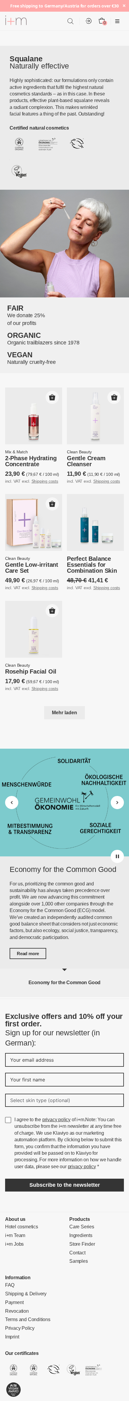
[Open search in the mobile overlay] (71, 21)
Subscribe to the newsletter (64, 1171)
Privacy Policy (18, 1314)
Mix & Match (15, 454)
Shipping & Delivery (23, 1279)
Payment (13, 1288)
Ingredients (80, 1221)
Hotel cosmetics (20, 1212)
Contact (76, 1238)
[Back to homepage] (16, 21)
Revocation (15, 1297)
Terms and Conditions (25, 1305)
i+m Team (14, 1221)
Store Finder (81, 1230)
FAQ (9, 1271)
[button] (52, 399)
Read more (27, 948)
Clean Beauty (78, 454)
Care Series (80, 1212)
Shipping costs (41, 483)
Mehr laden (64, 714)
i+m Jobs (13, 1230)
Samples (77, 1247)
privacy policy (53, 1105)
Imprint (12, 1323)
